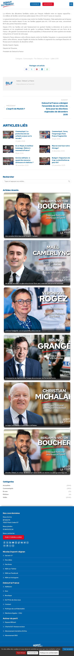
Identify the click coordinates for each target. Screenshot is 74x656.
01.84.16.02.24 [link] (8, 529)
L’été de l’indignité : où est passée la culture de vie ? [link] (23, 331)
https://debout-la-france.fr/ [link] (25, 84)
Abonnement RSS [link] (11, 635)
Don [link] (6, 591)
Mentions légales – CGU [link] (13, 613)
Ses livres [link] (8, 564)
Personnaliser (32, 653)
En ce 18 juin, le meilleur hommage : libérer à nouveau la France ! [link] (24, 148)
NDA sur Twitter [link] (10, 569)
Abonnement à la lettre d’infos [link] (16, 631)
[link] (71, 4)
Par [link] (41, 59)
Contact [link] (8, 604)
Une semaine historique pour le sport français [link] (21, 236)
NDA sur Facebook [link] (11, 573)
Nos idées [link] (8, 560)
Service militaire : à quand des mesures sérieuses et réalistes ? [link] (24, 160)
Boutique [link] (8, 595)
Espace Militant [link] (10, 622)
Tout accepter (68, 649)
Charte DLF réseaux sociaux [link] (15, 627)
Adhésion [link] (8, 587)
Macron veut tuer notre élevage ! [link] (61, 147)
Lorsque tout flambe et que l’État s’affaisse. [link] (21, 425)
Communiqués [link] (28, 59)
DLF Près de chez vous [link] (13, 600)
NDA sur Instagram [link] (11, 578)
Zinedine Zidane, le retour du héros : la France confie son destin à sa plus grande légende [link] (36, 473)
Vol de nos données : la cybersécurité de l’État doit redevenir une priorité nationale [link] (34, 283)
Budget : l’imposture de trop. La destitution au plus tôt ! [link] (61, 160)
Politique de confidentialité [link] (15, 609)
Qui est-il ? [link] (9, 556)
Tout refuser (21, 653)
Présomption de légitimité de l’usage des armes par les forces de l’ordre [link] (30, 378)
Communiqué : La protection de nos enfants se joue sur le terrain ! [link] (23, 134)
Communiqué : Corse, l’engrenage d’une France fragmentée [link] (60, 133)
